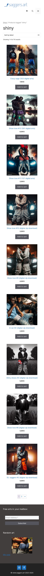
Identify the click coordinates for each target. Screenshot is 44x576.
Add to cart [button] (22, 87)
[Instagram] (19, 567)
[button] (32, 11)
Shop (5, 23)
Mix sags (6, 555)
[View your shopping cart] (27, 11)
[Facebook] (24, 567)
